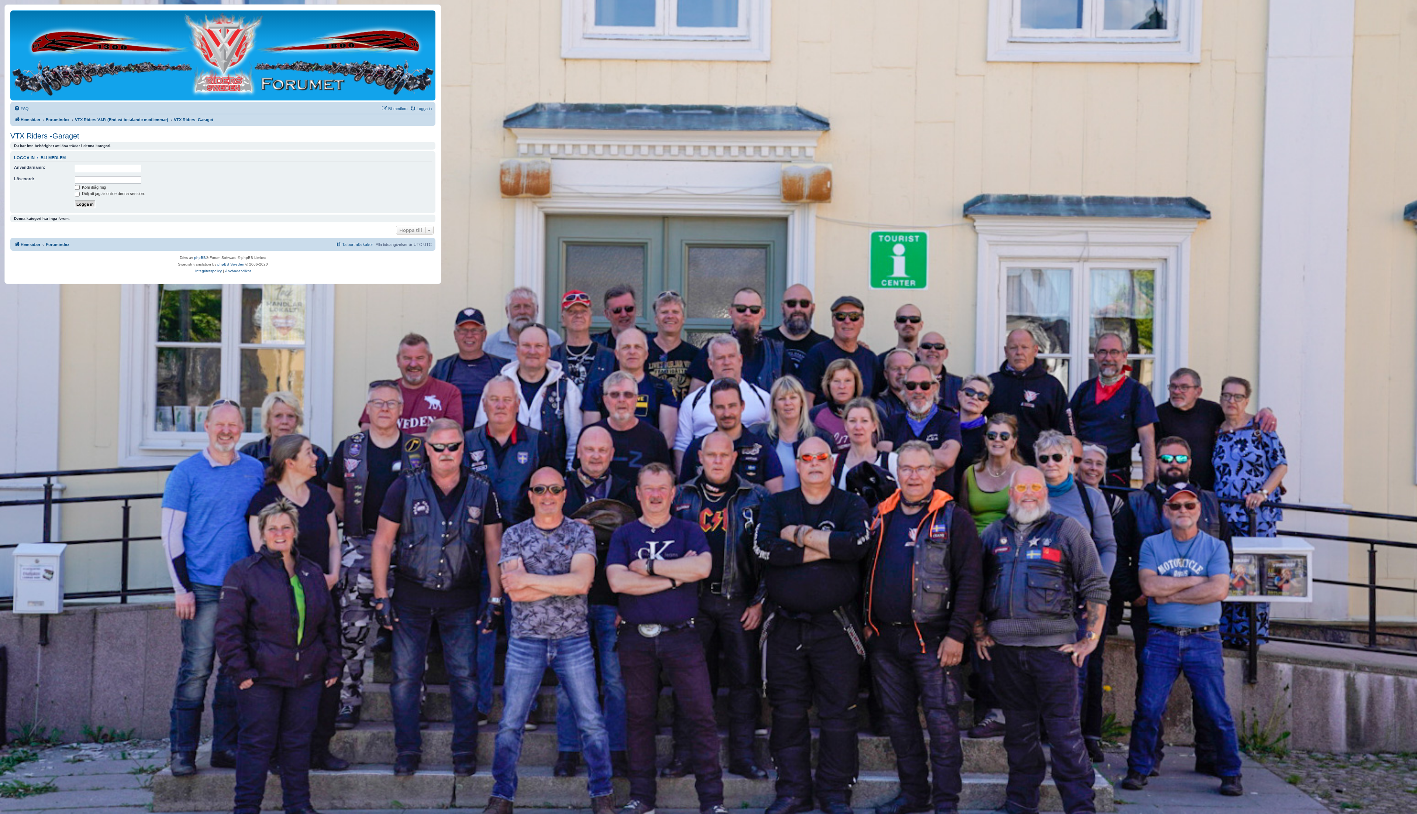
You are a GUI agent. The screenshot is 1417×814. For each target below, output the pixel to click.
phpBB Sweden (230, 264)
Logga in (24, 157)
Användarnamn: (29, 167)
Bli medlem (53, 157)
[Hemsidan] (223, 55)
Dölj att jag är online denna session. (113, 193)
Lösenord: (24, 179)
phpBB (200, 258)
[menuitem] (21, 108)
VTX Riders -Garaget (44, 136)
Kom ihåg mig (93, 187)
